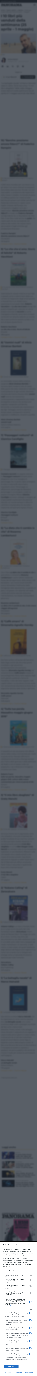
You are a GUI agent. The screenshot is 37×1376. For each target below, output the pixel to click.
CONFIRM (11, 1366)
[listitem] (18, 1275)
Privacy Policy (29, 1372)
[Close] (33, 1245)
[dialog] (18, 1309)
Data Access (18, 1372)
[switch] (30, 1280)
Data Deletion (8, 1372)
